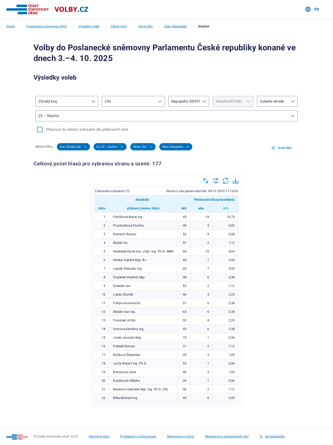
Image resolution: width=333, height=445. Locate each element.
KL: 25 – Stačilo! (107, 146)
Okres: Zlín (139, 146)
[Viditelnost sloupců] (216, 181)
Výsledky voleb (89, 26)
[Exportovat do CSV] (236, 181)
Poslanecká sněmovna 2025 (46, 26)
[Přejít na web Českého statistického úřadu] (27, 9)
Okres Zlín (145, 26)
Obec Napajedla (175, 26)
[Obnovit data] (226, 181)
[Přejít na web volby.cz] (71, 9)
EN (316, 9)
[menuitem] (312, 9)
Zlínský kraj (119, 26)
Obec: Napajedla (172, 146)
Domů (10, 26)
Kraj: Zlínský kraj (70, 146)
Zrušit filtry (285, 147)
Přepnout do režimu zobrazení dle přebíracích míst (87, 129)
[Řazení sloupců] (206, 181)
